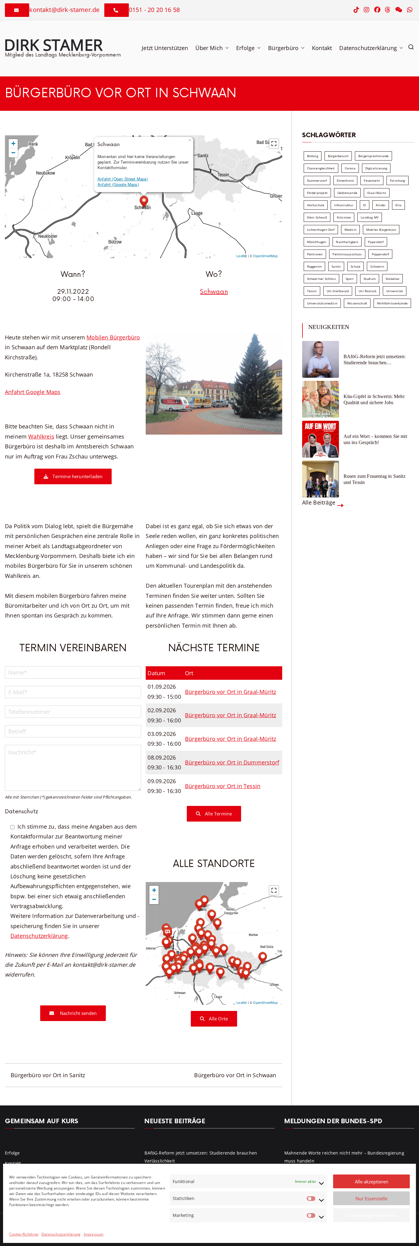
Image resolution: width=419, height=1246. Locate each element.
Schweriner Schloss (321, 279)
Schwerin (377, 266)
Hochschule (316, 205)
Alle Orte (218, 1019)
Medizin (350, 229)
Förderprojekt (317, 193)
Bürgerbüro (283, 48)
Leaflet (241, 255)
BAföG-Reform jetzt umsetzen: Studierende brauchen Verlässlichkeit (375, 359)
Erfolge (245, 48)
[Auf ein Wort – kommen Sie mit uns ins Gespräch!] (320, 439)
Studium (369, 279)
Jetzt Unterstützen (165, 48)
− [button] (13, 153)
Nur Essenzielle (371, 1198)
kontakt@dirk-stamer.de (64, 10)
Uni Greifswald (338, 291)
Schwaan (214, 292)
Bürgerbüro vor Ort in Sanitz (48, 1075)
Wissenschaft (357, 303)
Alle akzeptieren (371, 1181)
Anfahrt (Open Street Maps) (123, 179)
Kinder (381, 205)
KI (364, 205)
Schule (355, 266)
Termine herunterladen (76, 476)
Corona (350, 168)
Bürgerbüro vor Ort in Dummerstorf (232, 762)
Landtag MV (370, 217)
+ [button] (13, 143)
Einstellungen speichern (372, 1215)
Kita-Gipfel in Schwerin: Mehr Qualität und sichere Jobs (374, 399)
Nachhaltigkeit (347, 242)
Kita (398, 205)
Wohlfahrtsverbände (392, 303)
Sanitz (336, 266)
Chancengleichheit (321, 168)
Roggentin (314, 266)
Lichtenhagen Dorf (321, 229)
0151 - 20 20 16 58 (154, 10)
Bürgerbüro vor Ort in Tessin (222, 786)
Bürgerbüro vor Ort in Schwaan (235, 1075)
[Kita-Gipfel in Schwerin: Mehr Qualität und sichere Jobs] (320, 399)
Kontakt (322, 48)
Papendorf (376, 242)
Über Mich (209, 48)
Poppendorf (380, 254)
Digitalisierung (376, 168)
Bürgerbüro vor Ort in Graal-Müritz (230, 691)
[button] (226, 48)
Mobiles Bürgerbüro (381, 229)
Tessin (312, 291)
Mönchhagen (316, 242)
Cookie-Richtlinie (23, 1234)
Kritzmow (344, 217)
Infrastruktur (343, 205)
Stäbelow (392, 279)
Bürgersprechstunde (373, 156)
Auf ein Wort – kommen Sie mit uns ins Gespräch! (375, 439)
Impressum (94, 1234)
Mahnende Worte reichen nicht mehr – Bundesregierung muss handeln (344, 1156)
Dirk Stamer (53, 44)
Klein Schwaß (317, 217)
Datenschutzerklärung (61, 1234)
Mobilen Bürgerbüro (113, 337)
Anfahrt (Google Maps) (118, 184)
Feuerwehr (372, 180)
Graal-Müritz (376, 193)
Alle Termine (218, 814)
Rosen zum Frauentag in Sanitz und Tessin (375, 479)
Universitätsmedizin (322, 303)
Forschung (397, 180)
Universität (394, 291)
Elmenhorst (345, 180)
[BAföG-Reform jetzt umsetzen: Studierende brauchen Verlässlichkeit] (320, 359)
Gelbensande (347, 193)
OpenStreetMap (265, 255)
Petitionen (315, 254)
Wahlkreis (41, 436)
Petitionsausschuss (347, 254)
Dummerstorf (317, 180)
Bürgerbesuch (338, 156)
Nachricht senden (78, 1013)
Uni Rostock (367, 291)
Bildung (312, 156)
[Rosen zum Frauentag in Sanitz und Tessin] (320, 479)
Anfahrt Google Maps (32, 392)
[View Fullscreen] (274, 143)
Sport (350, 279)
